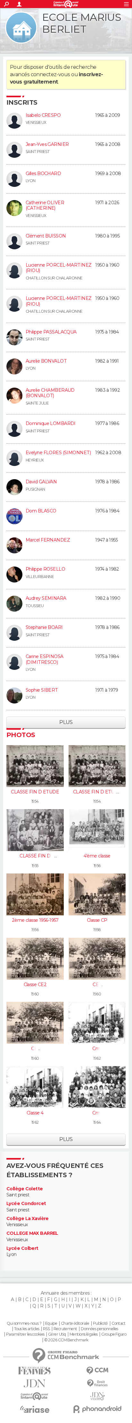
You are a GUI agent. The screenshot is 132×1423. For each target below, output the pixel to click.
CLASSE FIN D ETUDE (35, 792)
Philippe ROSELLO (45, 569)
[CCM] (97, 1371)
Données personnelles (99, 1329)
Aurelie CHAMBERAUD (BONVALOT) (50, 393)
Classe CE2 (35, 984)
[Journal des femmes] (34, 1371)
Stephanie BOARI (44, 627)
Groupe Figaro (113, 1334)
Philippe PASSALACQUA (51, 332)
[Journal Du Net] (34, 1383)
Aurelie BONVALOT (46, 361)
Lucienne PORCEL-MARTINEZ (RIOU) (59, 268)
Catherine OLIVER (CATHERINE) (45, 205)
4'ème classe (97, 856)
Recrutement (65, 1329)
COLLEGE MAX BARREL (32, 1233)
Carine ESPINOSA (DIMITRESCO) (44, 659)
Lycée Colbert (22, 1248)
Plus (66, 722)
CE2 (97, 984)
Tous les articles (26, 1329)
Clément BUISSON (46, 236)
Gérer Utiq (57, 1334)
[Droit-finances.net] (97, 1383)
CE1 (35, 1048)
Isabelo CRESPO (43, 115)
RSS (46, 1329)
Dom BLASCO (41, 511)
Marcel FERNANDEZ (48, 540)
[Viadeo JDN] (97, 1396)
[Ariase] (34, 1409)
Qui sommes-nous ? (24, 1323)
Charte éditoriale (75, 1323)
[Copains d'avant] (34, 1396)
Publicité (100, 1323)
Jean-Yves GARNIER (47, 144)
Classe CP (97, 920)
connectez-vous (50, 74)
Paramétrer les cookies (25, 1334)
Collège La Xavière (27, 1218)
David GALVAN (41, 482)
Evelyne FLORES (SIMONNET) (58, 452)
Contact (118, 1323)
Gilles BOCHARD (43, 173)
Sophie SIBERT (42, 690)
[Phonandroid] (97, 1409)
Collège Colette (24, 1189)
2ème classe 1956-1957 (35, 920)
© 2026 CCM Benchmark (66, 1340)
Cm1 (97, 1048)
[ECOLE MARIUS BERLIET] (21, 28)
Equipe (51, 1323)
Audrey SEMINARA (46, 598)
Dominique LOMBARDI (51, 423)
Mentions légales (84, 1334)
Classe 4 (35, 1113)
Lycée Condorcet (26, 1203)
